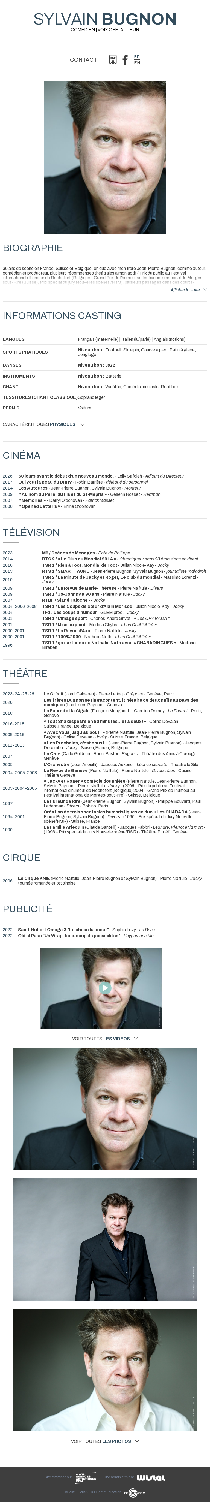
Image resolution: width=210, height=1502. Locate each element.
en (137, 63)
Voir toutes (101, 1039)
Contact (83, 60)
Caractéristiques (39, 424)
